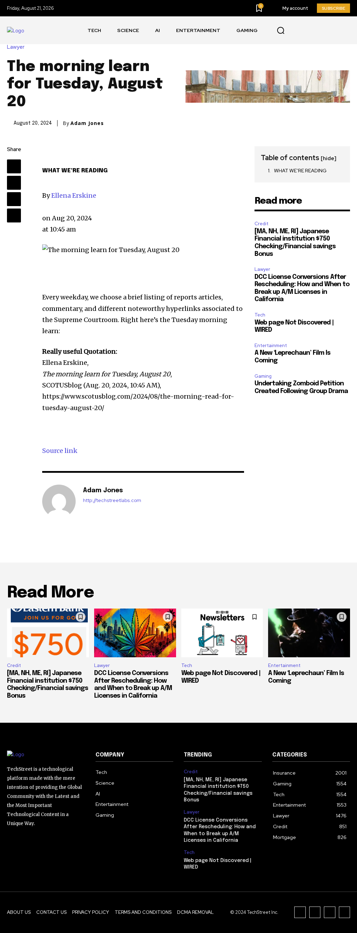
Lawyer (15, 47)
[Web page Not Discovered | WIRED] (222, 633)
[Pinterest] (14, 199)
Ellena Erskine (73, 195)
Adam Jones (87, 123)
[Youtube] (297, 30)
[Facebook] (312, 30)
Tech (260, 315)
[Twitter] (344, 30)
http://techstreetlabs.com (112, 500)
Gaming (263, 376)
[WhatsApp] (14, 215)
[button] (281, 31)
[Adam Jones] (59, 501)
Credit (261, 224)
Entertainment (271, 345)
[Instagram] (328, 30)
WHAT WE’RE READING (300, 170)
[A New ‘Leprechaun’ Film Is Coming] (309, 633)
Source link (59, 451)
